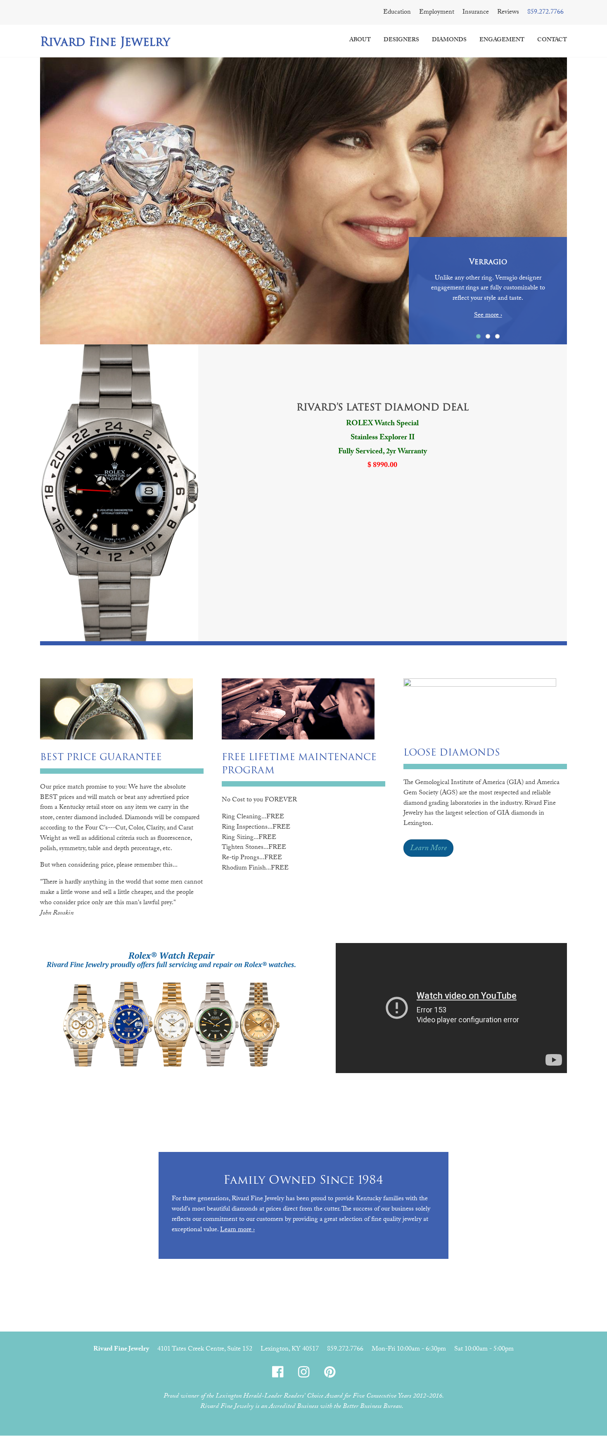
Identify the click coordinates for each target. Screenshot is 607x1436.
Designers (401, 40)
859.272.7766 (545, 12)
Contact (552, 40)
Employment (436, 12)
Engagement (501, 40)
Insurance (475, 12)
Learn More (428, 848)
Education (397, 12)
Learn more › (237, 1230)
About (360, 40)
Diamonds (449, 40)
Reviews (508, 12)
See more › (488, 315)
